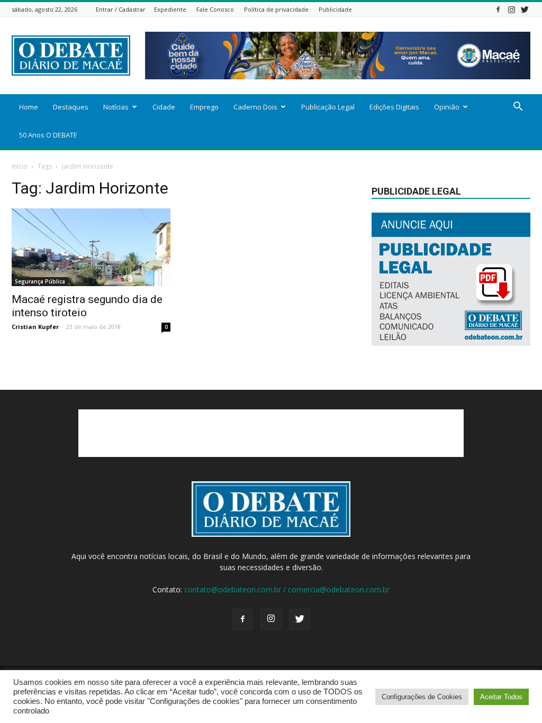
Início (20, 166)
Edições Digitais (394, 107)
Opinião (446, 107)
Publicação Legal (328, 107)
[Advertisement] (271, 433)
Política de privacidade (276, 9)
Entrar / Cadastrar (121, 9)
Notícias (116, 107)
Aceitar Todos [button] (501, 697)
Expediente (170, 9)
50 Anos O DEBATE (48, 135)
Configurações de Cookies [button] (422, 697)
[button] (517, 108)
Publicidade (335, 9)
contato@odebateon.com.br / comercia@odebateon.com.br (287, 589)
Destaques (70, 107)
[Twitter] (524, 9)
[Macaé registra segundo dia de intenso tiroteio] (91, 247)
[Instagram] (511, 9)
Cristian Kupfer (35, 327)
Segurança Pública (40, 281)
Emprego (204, 107)
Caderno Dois (255, 107)
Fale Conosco (215, 9)
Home (28, 107)
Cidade (163, 107)
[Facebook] (498, 9)
